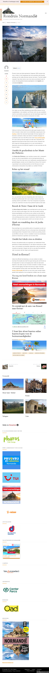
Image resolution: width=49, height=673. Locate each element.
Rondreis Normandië (20, 16)
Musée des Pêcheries (39, 353)
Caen (27, 416)
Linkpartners (27, 669)
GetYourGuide (21, 339)
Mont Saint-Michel (8, 393)
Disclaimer (39, 669)
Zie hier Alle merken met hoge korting (32, 1)
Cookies (33, 669)
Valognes (5, 416)
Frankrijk (6, 70)
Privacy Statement (16, 671)
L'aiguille (31, 353)
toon (19, 68)
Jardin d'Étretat (17, 353)
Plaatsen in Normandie (24, 49)
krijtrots (25, 353)
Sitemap (38, 670)
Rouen (27, 395)
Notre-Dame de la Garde (18, 355)
